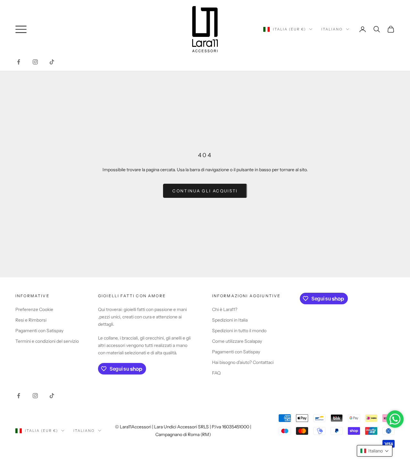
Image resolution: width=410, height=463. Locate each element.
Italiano (332, 29)
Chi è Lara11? (224, 309)
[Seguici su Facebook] (18, 62)
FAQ (216, 373)
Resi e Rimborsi (30, 320)
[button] (374, 450)
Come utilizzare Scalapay (237, 341)
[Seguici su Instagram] (35, 62)
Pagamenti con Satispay (39, 330)
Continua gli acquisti (204, 190)
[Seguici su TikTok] (52, 62)
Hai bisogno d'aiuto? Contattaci (243, 362)
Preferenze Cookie (34, 309)
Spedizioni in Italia (230, 320)
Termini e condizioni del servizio (47, 341)
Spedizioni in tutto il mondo (239, 330)
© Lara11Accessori (133, 427)
